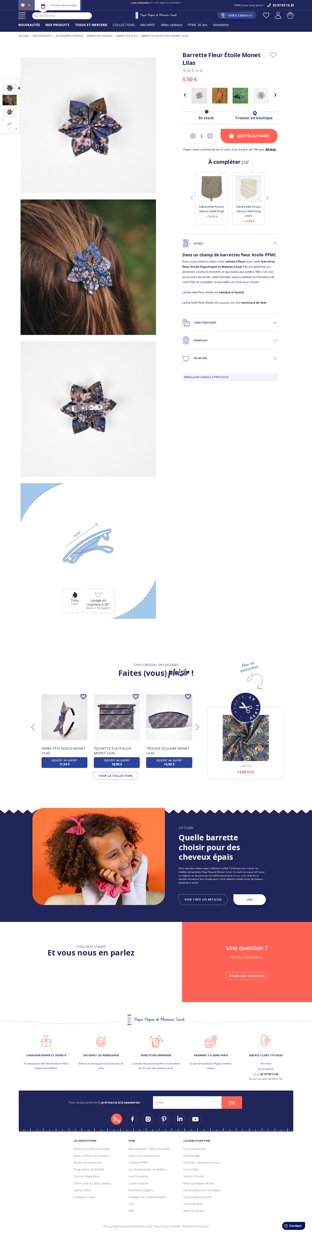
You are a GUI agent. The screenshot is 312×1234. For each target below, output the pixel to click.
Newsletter (221, 25)
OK (231, 1103)
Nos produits (42, 35)
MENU (22, 18)
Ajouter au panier (253, 135)
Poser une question (246, 976)
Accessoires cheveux (69, 35)
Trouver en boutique (254, 117)
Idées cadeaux (171, 25)
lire (249, 899)
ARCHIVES (147, 25)
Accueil (24, 35)
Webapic (203, 1226)
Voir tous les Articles (203, 899)
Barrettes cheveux (99, 35)
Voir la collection (115, 776)
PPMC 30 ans (197, 25)
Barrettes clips (126, 35)
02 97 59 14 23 (269, 1074)
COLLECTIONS (124, 25)
